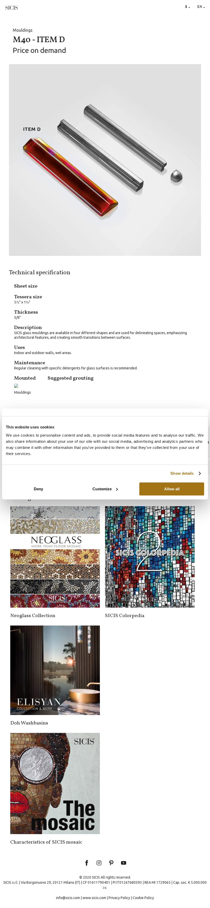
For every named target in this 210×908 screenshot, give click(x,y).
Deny (38, 489)
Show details (182, 473)
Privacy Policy (119, 898)
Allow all (172, 489)
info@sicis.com (68, 898)
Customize (102, 489)
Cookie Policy (143, 898)
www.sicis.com (94, 898)
